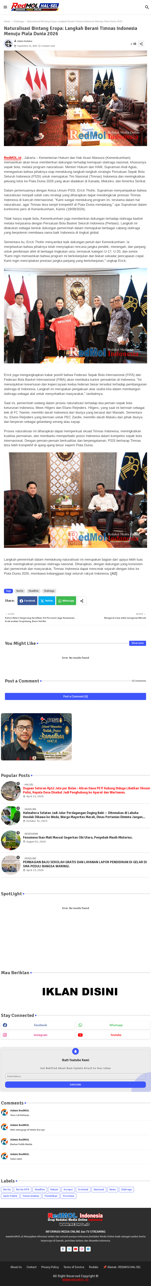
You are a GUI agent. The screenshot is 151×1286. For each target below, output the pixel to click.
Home (7, 21)
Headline (34, 591)
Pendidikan (50, 1196)
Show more (138, 643)
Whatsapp (68, 600)
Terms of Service (74, 1267)
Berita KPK (22, 1189)
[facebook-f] (63, 1249)
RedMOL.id (12, 158)
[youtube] (75, 1249)
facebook (40, 1025)
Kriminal (83, 1189)
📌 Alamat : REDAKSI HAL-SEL (122, 1267)
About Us (16, 1267)
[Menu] (5, 7)
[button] (147, 7)
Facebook (29, 600)
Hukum (54, 1189)
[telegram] (88, 1249)
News (112, 1189)
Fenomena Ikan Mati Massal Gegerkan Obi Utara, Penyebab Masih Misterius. (78, 838)
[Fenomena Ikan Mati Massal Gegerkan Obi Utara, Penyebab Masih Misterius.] (11, 840)
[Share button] (82, 600)
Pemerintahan (31, 1196)
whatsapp (116, 1025)
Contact (32, 1267)
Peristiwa (68, 1196)
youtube (116, 1035)
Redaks (93, 1267)
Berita (20, 591)
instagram (40, 1035)
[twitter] (69, 1249)
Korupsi (68, 1189)
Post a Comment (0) (75, 696)
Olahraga (19, 21)
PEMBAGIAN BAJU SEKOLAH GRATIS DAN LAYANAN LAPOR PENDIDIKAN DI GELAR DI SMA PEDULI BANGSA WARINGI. (85, 864)
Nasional (99, 1189)
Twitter (49, 600)
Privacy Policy (50, 1267)
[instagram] (81, 1249)
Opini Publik (10, 1196)
